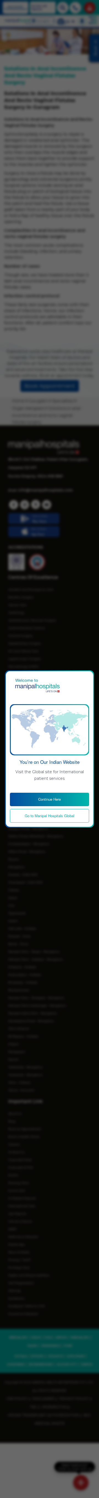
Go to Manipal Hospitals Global (49, 815)
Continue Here (49, 799)
